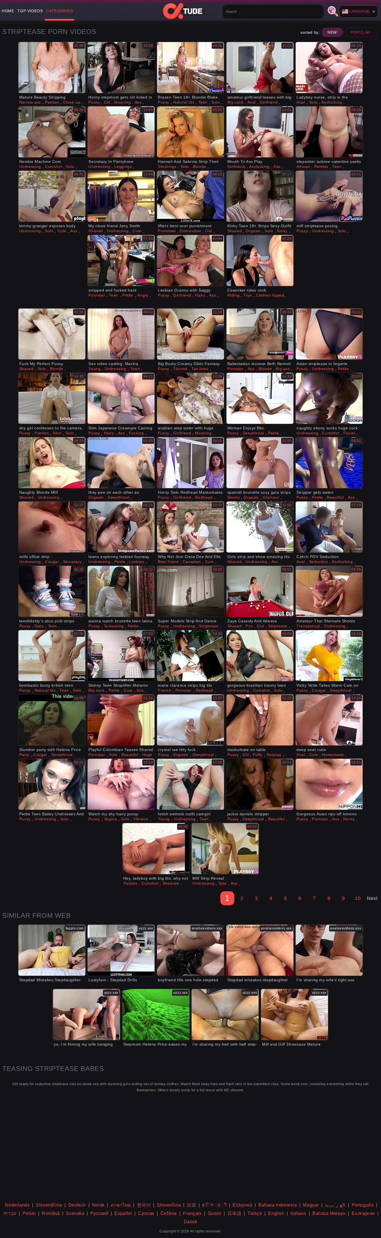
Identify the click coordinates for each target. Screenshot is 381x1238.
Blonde (199, 166)
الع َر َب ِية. (335, 1205)
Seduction (318, 561)
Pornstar (96, 295)
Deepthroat (253, 433)
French (165, 690)
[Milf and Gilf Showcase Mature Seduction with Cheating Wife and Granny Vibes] (295, 1015)
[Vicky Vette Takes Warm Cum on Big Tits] (329, 656)
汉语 (191, 1205)
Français (192, 1213)
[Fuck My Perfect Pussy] (52, 334)
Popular (360, 32)
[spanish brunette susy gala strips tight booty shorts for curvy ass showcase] (260, 463)
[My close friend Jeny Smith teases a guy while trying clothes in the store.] (121, 196)
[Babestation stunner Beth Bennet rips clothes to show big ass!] (260, 334)
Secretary (72, 561)
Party (24, 754)
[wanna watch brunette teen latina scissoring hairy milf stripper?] (121, 591)
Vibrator (141, 819)
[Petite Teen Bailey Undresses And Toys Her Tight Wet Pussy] (52, 784)
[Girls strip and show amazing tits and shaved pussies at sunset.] (260, 527)
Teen (203, 102)
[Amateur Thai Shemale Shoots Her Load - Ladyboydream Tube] (329, 591)
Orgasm (253, 231)
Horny (349, 819)
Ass (138, 102)
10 (358, 898)
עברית (10, 1213)
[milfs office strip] (52, 527)
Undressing (30, 166)
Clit (107, 102)
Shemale (171, 883)
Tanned (180, 368)
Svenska (75, 1213)
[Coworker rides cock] (260, 260)
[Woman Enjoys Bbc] (260, 398)
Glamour (271, 497)
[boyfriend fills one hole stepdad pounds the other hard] (190, 950)
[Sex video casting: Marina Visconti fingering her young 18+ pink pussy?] (121, 334)
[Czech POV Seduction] (329, 527)
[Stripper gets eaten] (329, 463)
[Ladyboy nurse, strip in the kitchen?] (329, 67)
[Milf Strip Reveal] (225, 849)
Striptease (208, 626)
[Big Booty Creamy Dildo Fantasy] (190, 334)
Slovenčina (169, 1205)
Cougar (52, 561)
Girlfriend (269, 102)
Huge (147, 754)
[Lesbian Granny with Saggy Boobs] (190, 260)
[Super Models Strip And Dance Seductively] (190, 591)
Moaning (122, 102)
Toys (247, 295)
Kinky (282, 231)
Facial (349, 433)
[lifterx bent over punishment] (190, 196)
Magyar (311, 1205)
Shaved (95, 231)
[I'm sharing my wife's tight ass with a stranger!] (329, 950)
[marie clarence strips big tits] (190, 656)
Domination (190, 231)
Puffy (257, 754)
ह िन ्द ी (214, 1205)
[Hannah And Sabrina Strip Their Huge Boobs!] (190, 132)
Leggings (123, 166)
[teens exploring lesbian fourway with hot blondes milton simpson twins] (121, 527)
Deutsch (77, 1205)
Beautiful (335, 497)
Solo (215, 102)
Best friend (168, 561)
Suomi (214, 1213)
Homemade (333, 754)
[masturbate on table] (260, 720)
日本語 (234, 1213)
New (332, 32)
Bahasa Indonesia (277, 1205)
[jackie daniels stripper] (260, 784)
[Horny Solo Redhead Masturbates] (190, 463)
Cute (61, 231)
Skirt (57, 433)
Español (123, 1213)
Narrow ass (30, 102)
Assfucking (331, 102)
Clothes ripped (270, 295)
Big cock (235, 102)
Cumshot (53, 166)
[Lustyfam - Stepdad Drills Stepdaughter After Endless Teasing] (121, 950)
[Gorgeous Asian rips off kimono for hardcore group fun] (329, 784)
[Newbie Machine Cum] (52, 132)
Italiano (298, 1213)
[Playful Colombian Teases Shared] (121, 720)
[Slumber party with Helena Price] (52, 720)
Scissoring (114, 626)
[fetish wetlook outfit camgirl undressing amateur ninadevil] (190, 784)
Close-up (71, 102)
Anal (251, 102)
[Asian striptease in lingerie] (329, 334)
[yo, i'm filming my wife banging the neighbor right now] (86, 1015)
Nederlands (17, 1205)
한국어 (144, 1205)
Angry (142, 295)
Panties (52, 102)
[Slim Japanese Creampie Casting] (121, 398)
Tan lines (199, 368)
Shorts (233, 497)
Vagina (110, 819)
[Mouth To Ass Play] (260, 132)
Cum (209, 561)
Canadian (192, 561)
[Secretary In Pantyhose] (121, 132)
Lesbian (136, 561)
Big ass (283, 368)
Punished (167, 231)
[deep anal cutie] (329, 720)
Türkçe (254, 1213)
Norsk (98, 1205)
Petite (127, 295)
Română (51, 1213)
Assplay (274, 754)
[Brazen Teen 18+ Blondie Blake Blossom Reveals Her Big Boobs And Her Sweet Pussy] (190, 67)
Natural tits (183, 102)
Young (94, 368)
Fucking (136, 433)
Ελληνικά (242, 1205)
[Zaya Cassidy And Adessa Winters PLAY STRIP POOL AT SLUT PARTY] (260, 591)
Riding (233, 295)
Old (208, 231)
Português (362, 1205)
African (303, 166)
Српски (146, 1213)
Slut (260, 626)
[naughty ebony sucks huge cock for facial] (329, 398)
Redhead (203, 497)
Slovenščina (49, 1205)
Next (372, 898)
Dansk (190, 1221)
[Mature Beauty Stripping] (52, 67)
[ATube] (190, 11)
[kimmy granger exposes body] (52, 196)
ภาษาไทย (121, 1205)
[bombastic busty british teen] (52, 656)
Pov (249, 626)
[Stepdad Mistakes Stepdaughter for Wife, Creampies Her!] (52, 950)
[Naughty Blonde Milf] (52, 463)
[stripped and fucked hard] (121, 260)
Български (363, 1213)
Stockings (167, 166)
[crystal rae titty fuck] (190, 720)
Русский (99, 1213)
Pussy (94, 102)
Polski (29, 1213)
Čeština (168, 1213)
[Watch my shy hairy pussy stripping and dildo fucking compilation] (121, 784)
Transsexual (308, 626)
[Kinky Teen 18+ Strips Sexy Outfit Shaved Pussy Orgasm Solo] (260, 196)
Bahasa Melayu (329, 1213)
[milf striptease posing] (329, 196)
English (276, 1213)
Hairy (200, 295)
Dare (39, 626)
